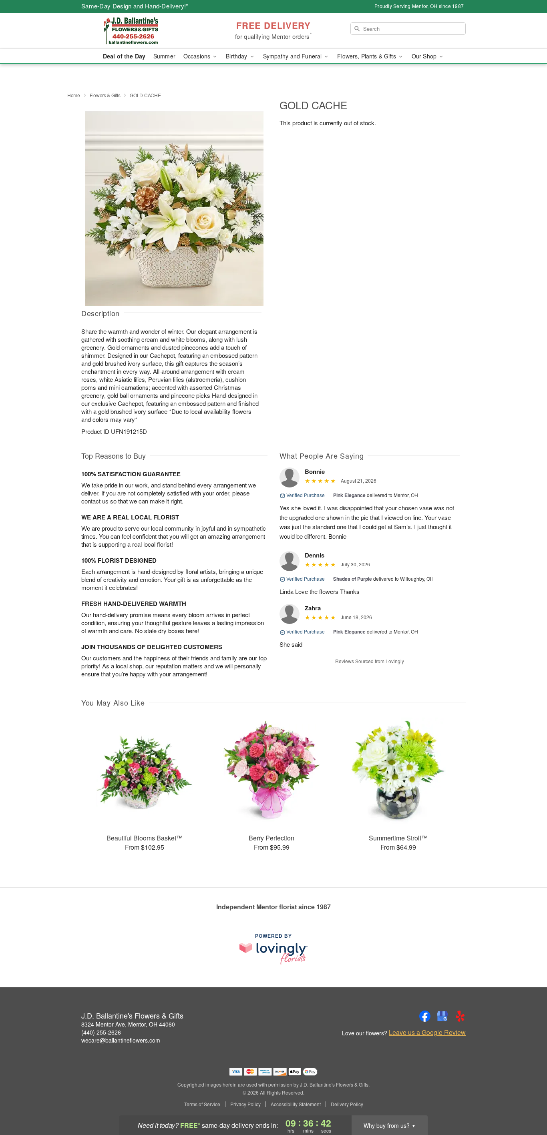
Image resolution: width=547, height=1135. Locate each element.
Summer (164, 56)
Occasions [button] (197, 56)
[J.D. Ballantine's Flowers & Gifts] (139, 31)
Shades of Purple (352, 578)
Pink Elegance (349, 495)
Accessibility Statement (296, 1104)
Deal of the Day (124, 56)
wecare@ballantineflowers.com (120, 1040)
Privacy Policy (245, 1104)
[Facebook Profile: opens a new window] (424, 1016)
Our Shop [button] (425, 56)
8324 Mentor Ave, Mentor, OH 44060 (128, 1024)
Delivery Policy (347, 1104)
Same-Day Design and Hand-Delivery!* (135, 6)
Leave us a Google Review (427, 1032)
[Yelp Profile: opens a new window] (460, 1016)
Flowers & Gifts (105, 95)
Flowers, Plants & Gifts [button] (367, 56)
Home (73, 95)
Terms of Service (202, 1104)
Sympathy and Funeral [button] (293, 56)
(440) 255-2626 (101, 1032)
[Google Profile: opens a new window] (442, 1016)
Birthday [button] (237, 56)
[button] (526, 1101)
